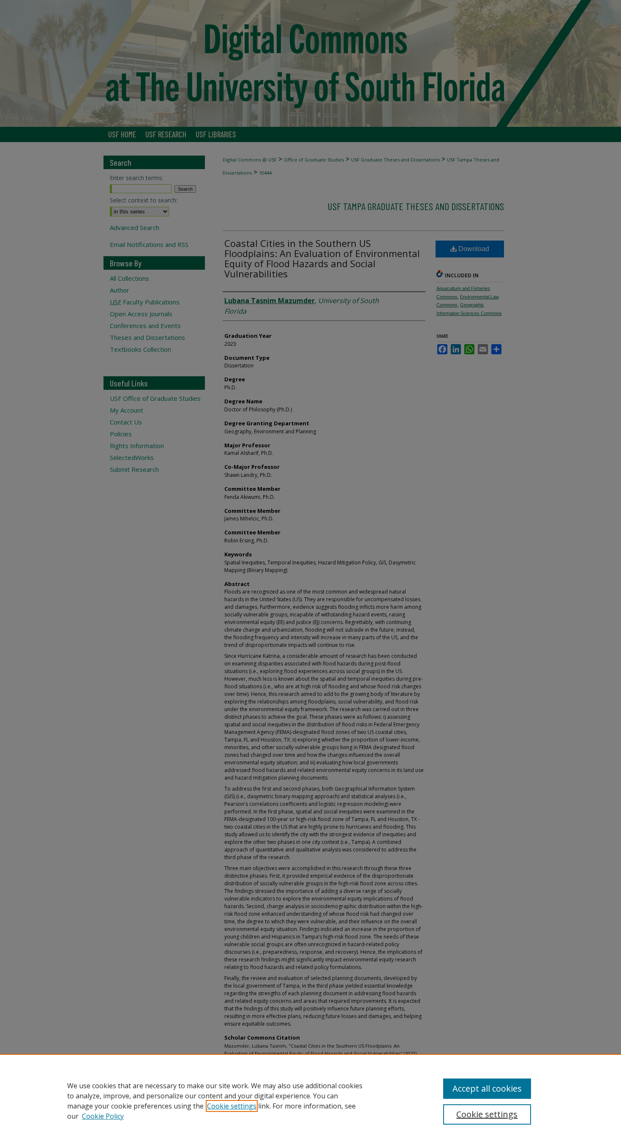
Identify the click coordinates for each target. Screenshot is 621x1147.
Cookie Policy (103, 1116)
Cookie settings (231, 1106)
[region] (310, 1100)
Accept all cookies (487, 1088)
